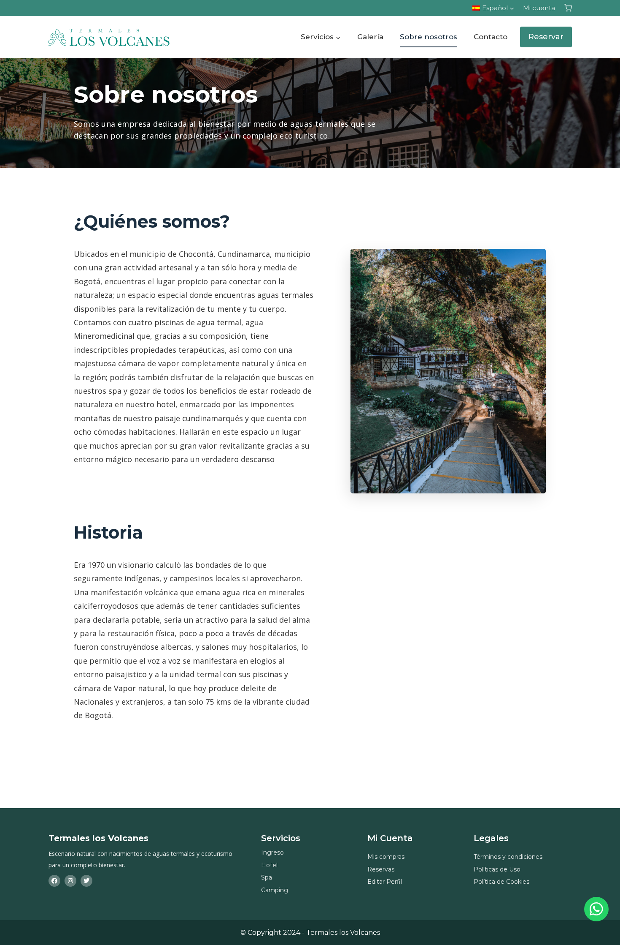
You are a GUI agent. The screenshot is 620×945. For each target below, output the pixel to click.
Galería (370, 37)
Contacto (490, 37)
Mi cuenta (539, 8)
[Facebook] (54, 881)
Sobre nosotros (428, 37)
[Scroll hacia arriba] (596, 891)
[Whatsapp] (596, 909)
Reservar (545, 36)
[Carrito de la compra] (568, 8)
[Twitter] (86, 881)
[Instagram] (70, 881)
